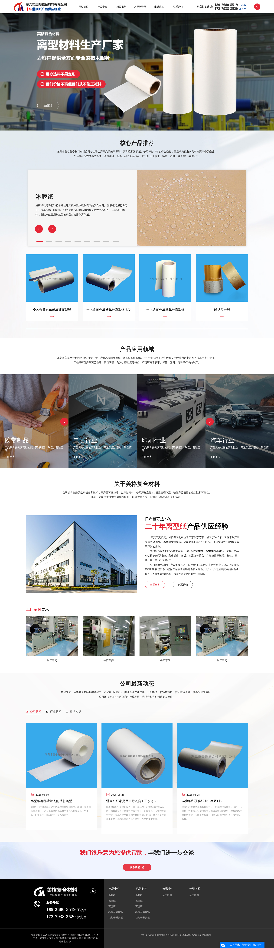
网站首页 (83, 6)
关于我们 (167, 895)
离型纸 (112, 901)
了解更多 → (11, 456)
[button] (52, 229)
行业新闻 (54, 711)
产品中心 (102, 6)
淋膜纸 (112, 895)
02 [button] (137, 126)
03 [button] (145, 126)
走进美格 (159, 6)
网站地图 (206, 935)
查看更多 (155, 584)
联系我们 (178, 6)
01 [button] (129, 126)
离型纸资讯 (140, 6)
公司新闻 (34, 711)
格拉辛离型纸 (115, 912)
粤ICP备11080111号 (86, 935)
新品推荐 (121, 6)
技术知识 (74, 711)
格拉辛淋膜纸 (115, 917)
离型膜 (112, 906)
